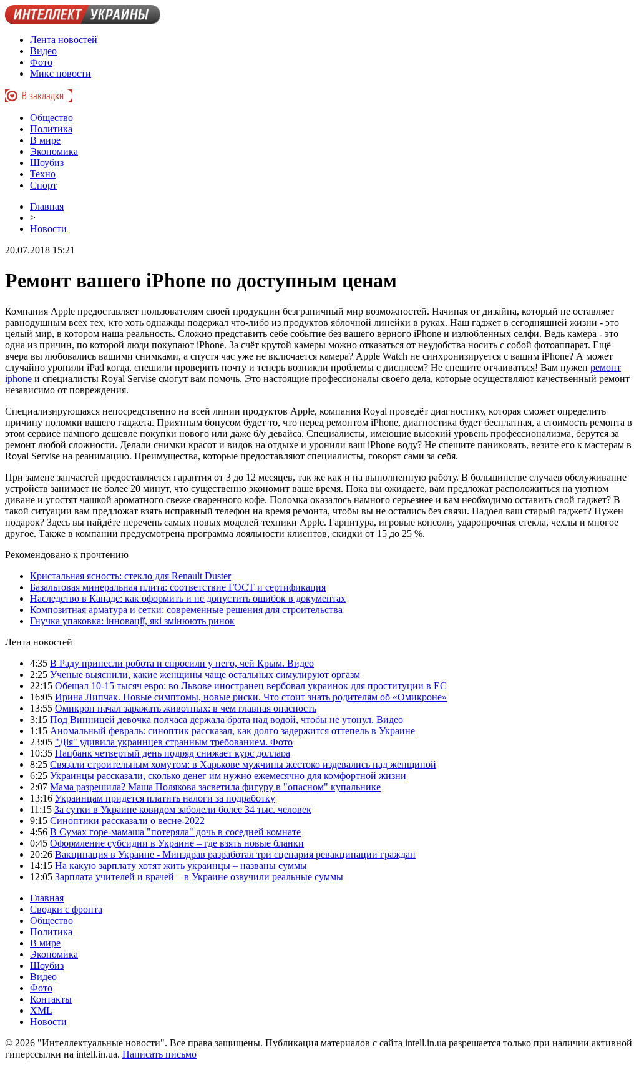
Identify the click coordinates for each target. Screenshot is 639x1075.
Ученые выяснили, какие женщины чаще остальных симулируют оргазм (205, 674)
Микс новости (60, 73)
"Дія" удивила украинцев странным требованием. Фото (174, 742)
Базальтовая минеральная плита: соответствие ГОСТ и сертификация (178, 587)
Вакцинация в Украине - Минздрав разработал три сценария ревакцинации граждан (235, 854)
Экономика (54, 151)
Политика (51, 129)
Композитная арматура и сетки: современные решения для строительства (186, 609)
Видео (43, 51)
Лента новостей (63, 39)
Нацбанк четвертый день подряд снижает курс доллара (172, 753)
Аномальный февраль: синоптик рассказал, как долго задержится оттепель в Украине (232, 730)
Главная (47, 206)
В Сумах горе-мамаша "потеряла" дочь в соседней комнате (175, 832)
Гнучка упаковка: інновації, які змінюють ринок (132, 621)
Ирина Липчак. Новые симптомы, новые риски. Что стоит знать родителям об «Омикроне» (251, 697)
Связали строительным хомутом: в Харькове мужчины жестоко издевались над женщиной (243, 764)
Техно (43, 174)
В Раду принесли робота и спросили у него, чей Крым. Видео (182, 663)
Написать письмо (159, 1054)
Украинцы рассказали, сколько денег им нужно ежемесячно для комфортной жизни (228, 775)
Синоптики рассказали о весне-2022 (127, 820)
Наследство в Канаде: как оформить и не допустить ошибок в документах (188, 598)
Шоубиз (47, 162)
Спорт (43, 185)
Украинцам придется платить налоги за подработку (165, 798)
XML (41, 1010)
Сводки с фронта (66, 909)
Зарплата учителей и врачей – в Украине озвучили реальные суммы (199, 876)
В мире (45, 140)
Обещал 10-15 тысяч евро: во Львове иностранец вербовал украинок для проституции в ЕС (251, 685)
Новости (48, 228)
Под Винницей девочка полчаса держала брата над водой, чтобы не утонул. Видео (226, 719)
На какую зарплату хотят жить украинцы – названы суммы (181, 865)
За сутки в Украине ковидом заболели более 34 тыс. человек (182, 809)
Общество (51, 117)
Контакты (51, 999)
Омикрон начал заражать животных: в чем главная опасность (185, 708)
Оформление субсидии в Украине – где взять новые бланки (177, 843)
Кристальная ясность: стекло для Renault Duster (130, 576)
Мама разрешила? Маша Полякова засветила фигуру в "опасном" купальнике (215, 787)
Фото (41, 62)
